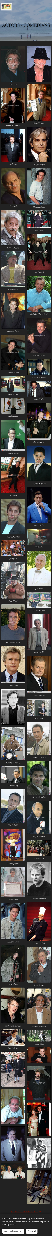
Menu (48, 7)
